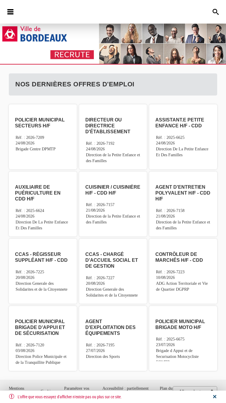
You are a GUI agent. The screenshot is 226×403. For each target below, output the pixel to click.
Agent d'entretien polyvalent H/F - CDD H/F (182, 193)
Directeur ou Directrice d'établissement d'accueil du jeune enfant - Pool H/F (111, 131)
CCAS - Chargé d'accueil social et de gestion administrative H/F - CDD (111, 266)
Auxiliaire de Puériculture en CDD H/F (38, 193)
